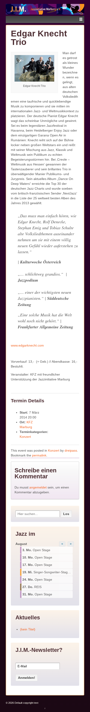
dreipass (71, 450)
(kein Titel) (27, 629)
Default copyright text (26, 702)
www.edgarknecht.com (27, 345)
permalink (39, 455)
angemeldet (38, 487)
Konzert (25, 436)
